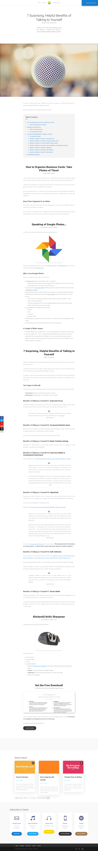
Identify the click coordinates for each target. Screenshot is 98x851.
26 (46, 798)
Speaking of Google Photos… (34, 127)
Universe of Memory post (37, 544)
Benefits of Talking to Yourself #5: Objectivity (41, 147)
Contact (34, 845)
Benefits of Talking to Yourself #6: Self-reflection (41, 150)
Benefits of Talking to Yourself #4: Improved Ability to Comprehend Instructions (49, 145)
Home (39, 2)
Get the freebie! (29, 728)
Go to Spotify (81, 833)
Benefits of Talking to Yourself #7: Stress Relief (41, 152)
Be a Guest (28, 845)
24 (41, 798)
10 (31, 798)
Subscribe (90, 3)
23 (38, 798)
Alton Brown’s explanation (40, 666)
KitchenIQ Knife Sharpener (33, 154)
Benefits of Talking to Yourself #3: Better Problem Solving (44, 143)
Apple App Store (51, 265)
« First (24, 798)
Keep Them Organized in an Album (38, 124)
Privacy (39, 845)
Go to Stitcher (65, 833)
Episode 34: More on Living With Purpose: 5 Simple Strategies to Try (53, 558)
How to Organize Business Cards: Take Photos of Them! (40, 122)
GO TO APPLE (32, 833)
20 (34, 798)
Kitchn (37, 675)
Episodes (55, 2)
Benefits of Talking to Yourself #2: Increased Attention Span (44, 141)
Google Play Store (62, 265)
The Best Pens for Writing (73, 777)
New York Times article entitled (48, 507)
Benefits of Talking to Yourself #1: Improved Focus (42, 138)
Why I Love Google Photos (36, 129)
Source (62, 415)
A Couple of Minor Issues (36, 131)
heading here (40, 268)
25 (43, 798)
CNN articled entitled (53, 459)
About (44, 2)
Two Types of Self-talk (35, 136)
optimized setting (39, 287)
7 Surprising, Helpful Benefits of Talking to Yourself (39, 134)
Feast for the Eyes (22, 777)
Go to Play (49, 831)
